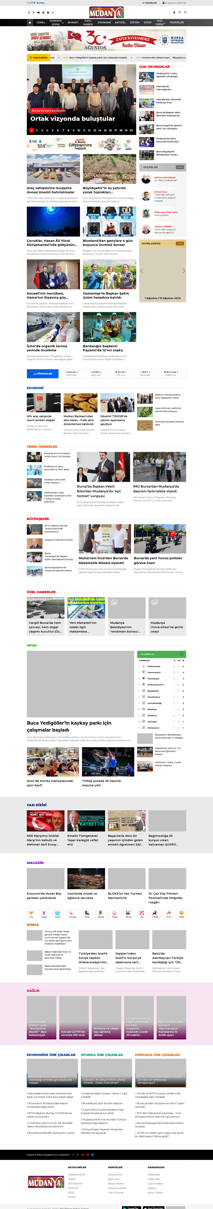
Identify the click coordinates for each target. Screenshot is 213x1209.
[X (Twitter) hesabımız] (34, 12)
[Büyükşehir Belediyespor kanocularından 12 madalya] (145, 743)
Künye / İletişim (155, 1192)
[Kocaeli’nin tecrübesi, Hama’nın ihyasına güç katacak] (53, 274)
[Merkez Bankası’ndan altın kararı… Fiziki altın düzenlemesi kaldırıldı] (81, 402)
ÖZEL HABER (88, 22)
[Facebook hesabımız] (29, 12)
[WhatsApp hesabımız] (53, 12)
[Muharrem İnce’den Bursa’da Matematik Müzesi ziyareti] (105, 539)
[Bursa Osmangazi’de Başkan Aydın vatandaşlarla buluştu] (34, 561)
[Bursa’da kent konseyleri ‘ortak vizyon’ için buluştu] (34, 461)
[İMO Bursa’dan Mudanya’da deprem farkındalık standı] (159, 467)
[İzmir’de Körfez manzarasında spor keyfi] (53, 762)
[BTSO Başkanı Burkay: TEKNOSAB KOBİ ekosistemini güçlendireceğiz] (34, 534)
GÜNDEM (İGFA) (56, 22)
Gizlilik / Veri (154, 1179)
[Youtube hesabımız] (39, 12)
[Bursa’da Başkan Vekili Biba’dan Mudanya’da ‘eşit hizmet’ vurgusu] (146, 120)
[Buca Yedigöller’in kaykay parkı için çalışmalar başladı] (80, 684)
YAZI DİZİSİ (159, 22)
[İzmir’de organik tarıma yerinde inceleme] (53, 327)
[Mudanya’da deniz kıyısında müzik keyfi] (146, 146)
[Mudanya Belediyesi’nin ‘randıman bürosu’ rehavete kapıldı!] (127, 607)
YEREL (41, 22)
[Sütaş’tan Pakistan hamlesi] (34, 548)
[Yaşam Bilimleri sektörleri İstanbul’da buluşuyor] (145, 416)
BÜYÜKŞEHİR (75, 1183)
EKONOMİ (104, 22)
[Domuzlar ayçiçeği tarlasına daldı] (145, 430)
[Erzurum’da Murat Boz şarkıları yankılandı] (45, 878)
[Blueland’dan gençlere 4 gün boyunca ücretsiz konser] (109, 222)
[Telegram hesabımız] (48, 12)
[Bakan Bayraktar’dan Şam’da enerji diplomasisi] (34, 974)
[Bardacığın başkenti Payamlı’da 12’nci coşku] (109, 327)
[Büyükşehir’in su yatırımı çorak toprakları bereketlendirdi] (109, 169)
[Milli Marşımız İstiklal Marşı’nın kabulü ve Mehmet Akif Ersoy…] (45, 820)
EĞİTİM (134, 22)
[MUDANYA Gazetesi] (106, 16)
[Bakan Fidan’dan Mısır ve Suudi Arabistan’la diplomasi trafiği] (34, 960)
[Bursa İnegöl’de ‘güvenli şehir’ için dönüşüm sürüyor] (146, 133)
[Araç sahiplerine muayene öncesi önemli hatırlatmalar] (53, 169)
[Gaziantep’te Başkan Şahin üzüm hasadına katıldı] (109, 274)
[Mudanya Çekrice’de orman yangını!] (34, 487)
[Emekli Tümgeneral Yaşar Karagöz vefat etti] (86, 820)
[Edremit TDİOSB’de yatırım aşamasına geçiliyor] (117, 402)
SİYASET (73, 22)
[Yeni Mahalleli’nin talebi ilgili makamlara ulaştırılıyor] (86, 607)
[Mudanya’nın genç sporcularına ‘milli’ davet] (34, 474)
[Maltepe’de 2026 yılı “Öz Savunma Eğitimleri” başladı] (145, 756)
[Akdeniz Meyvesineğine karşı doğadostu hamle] (145, 403)
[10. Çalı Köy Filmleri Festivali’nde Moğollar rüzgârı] (167, 878)
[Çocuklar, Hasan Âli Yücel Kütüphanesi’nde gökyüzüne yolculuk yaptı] (53, 222)
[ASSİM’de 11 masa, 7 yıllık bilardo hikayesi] (145, 771)
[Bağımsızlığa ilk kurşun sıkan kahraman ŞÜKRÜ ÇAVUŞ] (167, 820)
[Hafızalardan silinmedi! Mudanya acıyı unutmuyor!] (146, 107)
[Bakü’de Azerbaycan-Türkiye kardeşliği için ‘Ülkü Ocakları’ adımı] (169, 939)
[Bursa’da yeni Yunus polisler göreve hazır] (160, 539)
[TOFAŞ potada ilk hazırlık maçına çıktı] (108, 762)
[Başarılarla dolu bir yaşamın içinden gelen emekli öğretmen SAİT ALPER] (127, 820)
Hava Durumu (115, 1174)
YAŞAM (71, 1179)
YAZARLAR (177, 22)
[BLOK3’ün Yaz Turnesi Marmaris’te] (127, 878)
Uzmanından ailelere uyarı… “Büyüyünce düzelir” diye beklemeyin (126, 58)
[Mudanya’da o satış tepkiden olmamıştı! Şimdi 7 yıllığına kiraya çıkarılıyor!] (146, 81)
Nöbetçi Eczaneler (117, 1188)
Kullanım (152, 1188)
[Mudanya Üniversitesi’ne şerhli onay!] (167, 607)
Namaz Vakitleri (116, 1183)
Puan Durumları (116, 1192)
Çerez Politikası (155, 1183)
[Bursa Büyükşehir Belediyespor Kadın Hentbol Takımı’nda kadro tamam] (146, 159)
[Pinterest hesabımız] (43, 12)
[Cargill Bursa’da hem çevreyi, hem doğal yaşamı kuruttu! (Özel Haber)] (45, 607)
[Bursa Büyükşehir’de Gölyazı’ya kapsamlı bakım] (34, 575)
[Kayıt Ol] (174, 12)
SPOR (147, 22)
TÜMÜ (180, 167)
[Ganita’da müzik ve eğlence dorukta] (86, 878)
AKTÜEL (120, 22)
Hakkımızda (154, 1174)
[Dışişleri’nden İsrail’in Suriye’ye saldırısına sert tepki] (132, 939)
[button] (30, 22)
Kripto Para (113, 1179)
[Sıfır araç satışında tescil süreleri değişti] (44, 402)
